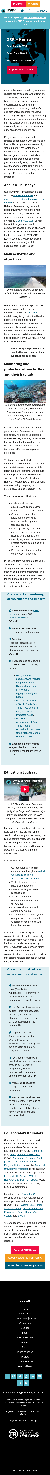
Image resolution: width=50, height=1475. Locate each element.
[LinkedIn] (32, 1376)
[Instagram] (13, 1376)
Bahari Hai (37, 1151)
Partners (25, 1342)
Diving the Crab (30, 1194)
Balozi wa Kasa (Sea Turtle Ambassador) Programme (28, 875)
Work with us (25, 1366)
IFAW (13, 1154)
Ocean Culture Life (33, 1208)
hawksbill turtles (17, 617)
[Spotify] (26, 1383)
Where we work (25, 1361)
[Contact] (39, 1376)
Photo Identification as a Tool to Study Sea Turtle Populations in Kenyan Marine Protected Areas (28, 707)
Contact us (25, 1323)
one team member (23, 195)
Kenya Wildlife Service (16, 1176)
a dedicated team (25, 220)
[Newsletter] (20, 1383)
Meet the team (25, 1337)
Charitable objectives (25, 1318)
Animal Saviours (12, 1208)
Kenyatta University (14, 1165)
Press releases (25, 1352)
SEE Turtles (36, 1205)
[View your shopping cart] (22, 10)
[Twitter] (20, 1376)
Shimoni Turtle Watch (28, 1154)
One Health (34, 312)
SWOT (21, 1215)
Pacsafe (24, 1205)
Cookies (25, 1328)
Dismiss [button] (25, 24)
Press (25, 1347)
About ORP (25, 1313)
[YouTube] (26, 1376)
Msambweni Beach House (18, 1212)
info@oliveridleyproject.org (30, 1392)
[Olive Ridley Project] (8, 10)
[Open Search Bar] (30, 10)
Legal (25, 1332)
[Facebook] (7, 1376)
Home (25, 1308)
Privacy (25, 1356)
